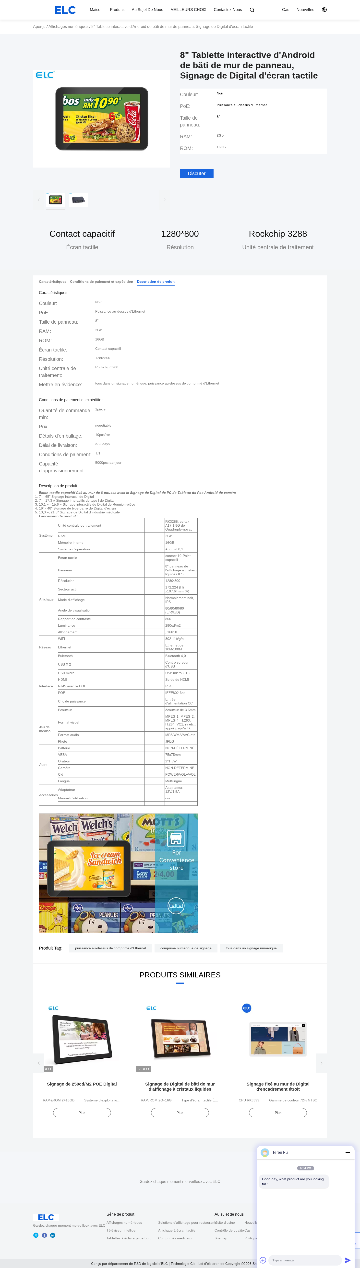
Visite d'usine (225, 1222)
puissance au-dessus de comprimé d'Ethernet (110, 948)
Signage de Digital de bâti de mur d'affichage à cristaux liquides (180, 1087)
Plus (82, 1113)
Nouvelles (305, 10)
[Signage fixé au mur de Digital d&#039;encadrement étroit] (278, 1039)
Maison (96, 10)
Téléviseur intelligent (122, 1230)
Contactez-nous (228, 10)
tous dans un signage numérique (251, 948)
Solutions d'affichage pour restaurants (187, 1222)
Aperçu (39, 26)
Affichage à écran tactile (176, 1230)
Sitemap (221, 1238)
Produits (117, 10)
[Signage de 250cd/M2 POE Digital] (82, 1039)
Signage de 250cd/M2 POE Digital (82, 1084)
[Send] (348, 1260)
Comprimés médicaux (175, 1238)
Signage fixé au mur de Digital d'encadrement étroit (278, 1087)
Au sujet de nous (147, 10)
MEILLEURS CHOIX (188, 10)
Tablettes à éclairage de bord (129, 1238)
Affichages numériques (68, 26)
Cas (285, 10)
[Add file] (263, 1260)
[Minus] (348, 1152)
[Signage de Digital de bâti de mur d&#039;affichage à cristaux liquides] (180, 1039)
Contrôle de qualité (229, 1230)
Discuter (197, 173)
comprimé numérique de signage (186, 948)
